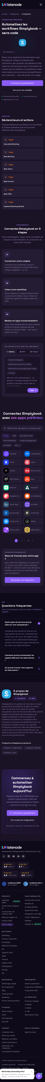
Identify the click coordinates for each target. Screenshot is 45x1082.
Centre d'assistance (9, 1042)
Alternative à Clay (31, 1015)
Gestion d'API (7, 921)
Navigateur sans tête (33, 914)
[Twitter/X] (4, 856)
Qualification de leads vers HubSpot (19, 364)
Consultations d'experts (11, 1051)
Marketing (6, 935)
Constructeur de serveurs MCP (8, 912)
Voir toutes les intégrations (22, 820)
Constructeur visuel (32, 900)
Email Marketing (9, 440)
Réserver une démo (9, 1039)
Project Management (28, 440)
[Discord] (18, 856)
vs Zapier (28, 1004)
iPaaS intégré (7, 924)
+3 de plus (11, 373)
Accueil (4, 14)
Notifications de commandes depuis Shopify (22, 369)
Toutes (5, 436)
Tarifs (4, 1015)
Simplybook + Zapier (9, 753)
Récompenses (7, 1018)
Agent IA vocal (30, 1032)
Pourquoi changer (32, 1001)
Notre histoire (7, 1011)
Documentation (8, 987)
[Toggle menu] (41, 4)
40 (28, 541)
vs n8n (27, 1011)
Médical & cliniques (9, 946)
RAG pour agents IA (9, 917)
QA (3, 973)
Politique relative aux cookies (11, 1068)
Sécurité (5, 1021)
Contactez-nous (8, 1032)
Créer (32, 390)
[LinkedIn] (9, 856)
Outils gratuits (7, 994)
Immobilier (6, 942)
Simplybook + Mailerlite (33, 748)
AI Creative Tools (26, 436)
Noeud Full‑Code (31, 910)
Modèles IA (29, 903)
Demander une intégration (22, 580)
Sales (4, 956)
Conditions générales (8, 1065)
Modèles (28, 921)
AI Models (7, 445)
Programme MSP (31, 990)
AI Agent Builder (31, 907)
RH (3, 949)
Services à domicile (9, 939)
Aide (33, 698)
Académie (5, 997)
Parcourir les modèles (22, 90)
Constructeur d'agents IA (10, 907)
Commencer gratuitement (22, 83)
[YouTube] (13, 856)
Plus (16, 445)
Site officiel (21, 698)
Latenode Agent (11, 901)
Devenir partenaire (32, 983)
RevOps (5, 970)
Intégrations (14, 14)
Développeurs (7, 966)
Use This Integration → (23, 141)
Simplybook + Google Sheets (12, 748)
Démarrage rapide (9, 983)
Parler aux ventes (8, 1035)
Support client (7, 952)
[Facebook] (23, 856)
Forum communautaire (11, 1001)
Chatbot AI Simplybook (15, 360)
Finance (5, 959)
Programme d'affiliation (34, 987)
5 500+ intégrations (32, 917)
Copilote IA (33, 924)
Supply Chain (7, 963)
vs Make (28, 1008)
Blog (3, 990)
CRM (14, 436)
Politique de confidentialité (26, 1065)
